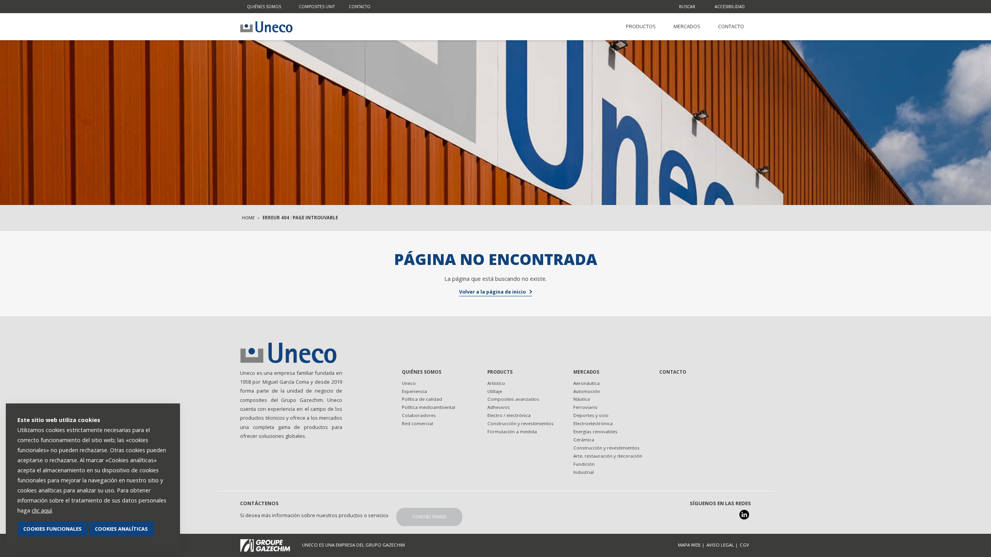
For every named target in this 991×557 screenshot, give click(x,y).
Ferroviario (585, 407)
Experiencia (414, 391)
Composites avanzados (513, 399)
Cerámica (583, 440)
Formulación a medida (512, 431)
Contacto (359, 6)
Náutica (581, 399)
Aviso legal (720, 545)
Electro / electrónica (509, 415)
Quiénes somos (264, 6)
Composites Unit (317, 6)
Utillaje (494, 391)
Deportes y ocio (591, 415)
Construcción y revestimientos (520, 423)
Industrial (583, 472)
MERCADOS (687, 26)
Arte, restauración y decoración (607, 456)
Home (248, 217)
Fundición (584, 464)
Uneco (409, 383)
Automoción (586, 391)
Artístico (496, 383)
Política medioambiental (428, 407)
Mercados (586, 372)
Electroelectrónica (593, 423)
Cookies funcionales (52, 528)
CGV (744, 545)
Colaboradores (419, 415)
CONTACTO (731, 26)
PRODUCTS (500, 372)
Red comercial (417, 423)
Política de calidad (422, 399)
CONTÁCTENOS (429, 516)
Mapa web (689, 545)
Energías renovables (595, 431)
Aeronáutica (586, 383)
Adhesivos (498, 407)
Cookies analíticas (121, 528)
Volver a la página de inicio (492, 292)
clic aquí (42, 510)
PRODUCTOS (641, 26)
